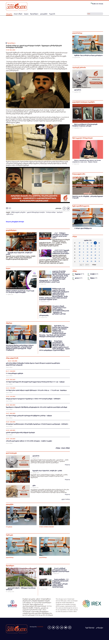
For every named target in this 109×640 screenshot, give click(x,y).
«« (75, 240)
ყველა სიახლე (66, 499)
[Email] (10, 208)
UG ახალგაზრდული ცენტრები (14, 373)
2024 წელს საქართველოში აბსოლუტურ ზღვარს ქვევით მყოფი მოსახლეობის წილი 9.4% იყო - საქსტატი (35, 381)
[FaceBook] (64, 208)
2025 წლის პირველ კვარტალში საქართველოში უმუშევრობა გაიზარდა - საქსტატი (29, 415)
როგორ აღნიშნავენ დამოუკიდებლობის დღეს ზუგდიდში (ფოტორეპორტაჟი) (60, 570)
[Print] (7, 208)
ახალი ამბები (9, 367)
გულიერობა (36, 455)
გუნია (34, 485)
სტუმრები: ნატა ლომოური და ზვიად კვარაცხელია (88, 55)
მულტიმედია (11, 43)
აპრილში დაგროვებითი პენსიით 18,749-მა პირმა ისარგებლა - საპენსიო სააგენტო (29, 441)
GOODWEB (40, 626)
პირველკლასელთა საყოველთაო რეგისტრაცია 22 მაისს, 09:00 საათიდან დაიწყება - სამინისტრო (33, 398)
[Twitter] (68, 208)
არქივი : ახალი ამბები (63, 448)
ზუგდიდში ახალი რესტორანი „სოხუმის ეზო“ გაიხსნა (47, 470)
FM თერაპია (9, 526)
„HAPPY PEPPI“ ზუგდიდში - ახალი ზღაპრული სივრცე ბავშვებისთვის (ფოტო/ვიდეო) (60, 252)
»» (100, 240)
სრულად (67, 464)
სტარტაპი (59, 212)
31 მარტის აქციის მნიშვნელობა (83, 228)
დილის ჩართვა (9, 557)
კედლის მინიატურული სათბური (36, 212)
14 (87, 255)
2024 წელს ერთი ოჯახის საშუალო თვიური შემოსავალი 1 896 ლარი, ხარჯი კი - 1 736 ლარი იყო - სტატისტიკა (36, 390)
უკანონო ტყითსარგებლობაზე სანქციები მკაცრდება (20, 432)
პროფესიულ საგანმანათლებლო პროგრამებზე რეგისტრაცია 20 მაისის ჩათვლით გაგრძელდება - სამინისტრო (37, 424)
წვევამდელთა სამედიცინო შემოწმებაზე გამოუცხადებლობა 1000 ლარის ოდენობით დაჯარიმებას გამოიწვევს (36, 407)
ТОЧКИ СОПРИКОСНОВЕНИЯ (46, 526)
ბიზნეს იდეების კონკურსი (18, 212)
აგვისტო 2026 (87, 240)
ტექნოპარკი (9, 214)
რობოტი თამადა (51, 212)
